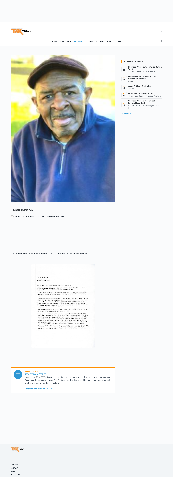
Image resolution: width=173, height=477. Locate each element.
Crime (69, 41)
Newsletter (15, 474)
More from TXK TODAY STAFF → (38, 389)
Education (100, 41)
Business (89, 41)
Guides (118, 41)
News (62, 41)
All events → (126, 113)
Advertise (15, 465)
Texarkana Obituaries (55, 216)
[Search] (161, 31)
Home (54, 41)
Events (110, 41)
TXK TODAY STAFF (35, 374)
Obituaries (78, 41)
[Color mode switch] (161, 41)
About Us (14, 471)
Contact (14, 468)
